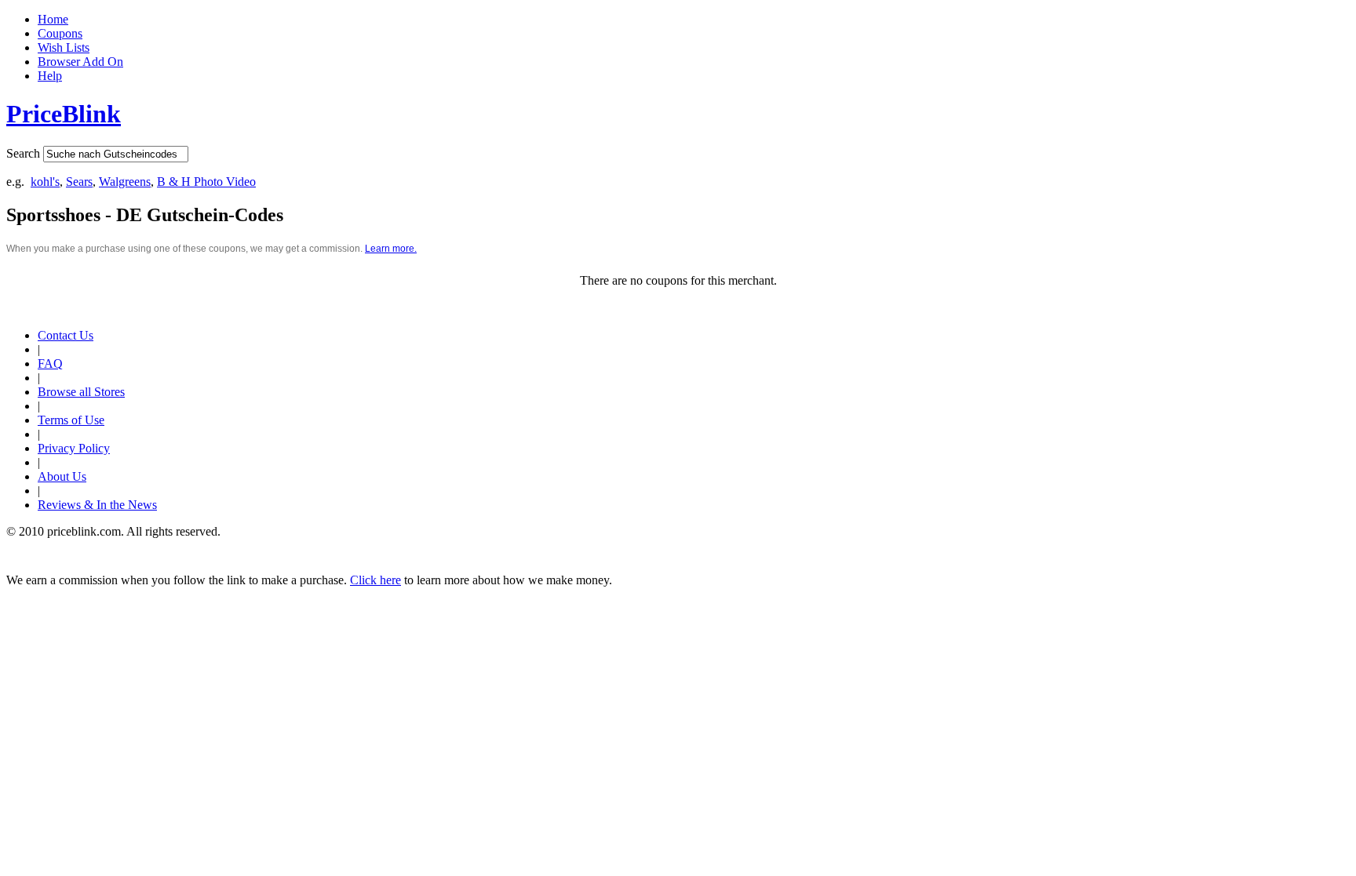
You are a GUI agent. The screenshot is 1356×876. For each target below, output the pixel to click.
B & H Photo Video (206, 181)
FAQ (50, 363)
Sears (79, 181)
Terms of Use (71, 420)
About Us (62, 476)
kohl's (45, 181)
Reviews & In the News (97, 504)
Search (23, 153)
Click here (375, 580)
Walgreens (125, 181)
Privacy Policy (74, 448)
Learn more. (391, 248)
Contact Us (65, 335)
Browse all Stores (81, 391)
